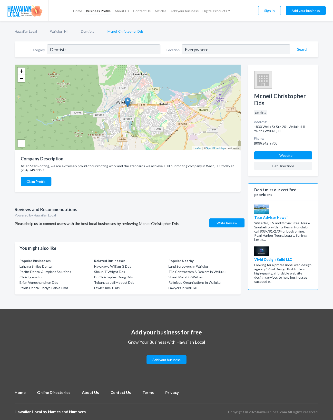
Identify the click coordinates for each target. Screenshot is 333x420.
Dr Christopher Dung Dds (113, 277)
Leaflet (198, 148)
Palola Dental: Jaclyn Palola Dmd (44, 288)
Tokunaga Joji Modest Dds (114, 282)
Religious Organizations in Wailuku (194, 282)
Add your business (184, 11)
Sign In (269, 11)
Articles (160, 11)
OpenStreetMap (215, 148)
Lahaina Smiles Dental (36, 266)
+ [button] (21, 71)
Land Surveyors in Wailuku (188, 266)
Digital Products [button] (215, 11)
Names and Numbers (67, 411)
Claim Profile (36, 181)
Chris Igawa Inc (31, 277)
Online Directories (53, 392)
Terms (148, 392)
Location (173, 50)
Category (37, 50)
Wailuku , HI (59, 31)
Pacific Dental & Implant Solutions (45, 272)
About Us (122, 11)
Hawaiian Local (26, 31)
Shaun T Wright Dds (109, 272)
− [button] (21, 78)
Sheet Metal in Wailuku (185, 277)
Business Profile (98, 11)
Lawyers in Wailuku (182, 288)
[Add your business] (166, 354)
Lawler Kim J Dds (107, 288)
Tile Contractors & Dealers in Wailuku (196, 272)
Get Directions (283, 166)
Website (286, 155)
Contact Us (142, 11)
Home (77, 11)
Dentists (87, 31)
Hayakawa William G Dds (112, 266)
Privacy (172, 392)
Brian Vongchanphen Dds (39, 282)
